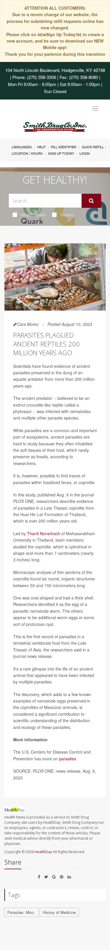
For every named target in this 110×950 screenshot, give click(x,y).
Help (41, 146)
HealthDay (43, 851)
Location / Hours (27, 153)
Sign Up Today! (61, 153)
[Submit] (91, 201)
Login (84, 153)
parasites (67, 759)
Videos (67, 215)
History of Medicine (59, 912)
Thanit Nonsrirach (43, 533)
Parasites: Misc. (21, 912)
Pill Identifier (63, 146)
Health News (33, 215)
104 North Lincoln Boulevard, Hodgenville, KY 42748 (55, 70)
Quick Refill (93, 146)
